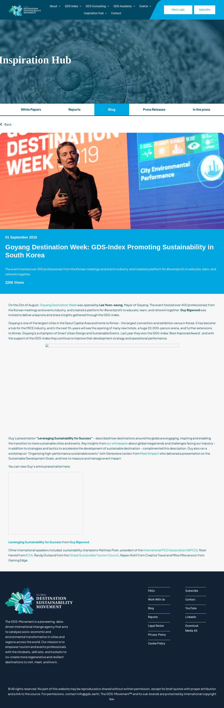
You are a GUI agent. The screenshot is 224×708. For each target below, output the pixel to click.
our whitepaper (117, 443)
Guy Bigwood (79, 542)
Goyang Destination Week (58, 305)
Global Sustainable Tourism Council (94, 555)
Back (8, 124)
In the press (201, 109)
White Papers (31, 109)
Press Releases (154, 109)
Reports (74, 109)
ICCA (29, 555)
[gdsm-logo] (25, 5)
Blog (111, 109)
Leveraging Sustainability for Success (35, 542)
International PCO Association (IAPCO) (170, 550)
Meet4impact (149, 453)
